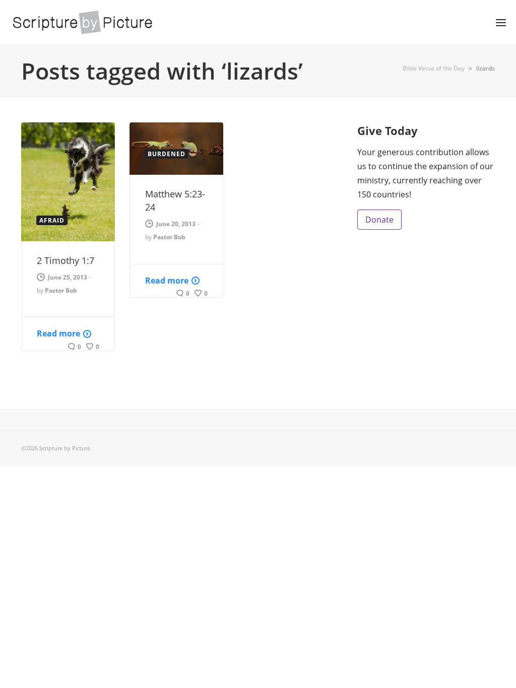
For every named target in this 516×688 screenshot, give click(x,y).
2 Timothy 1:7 (65, 260)
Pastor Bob (61, 290)
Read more (58, 333)
